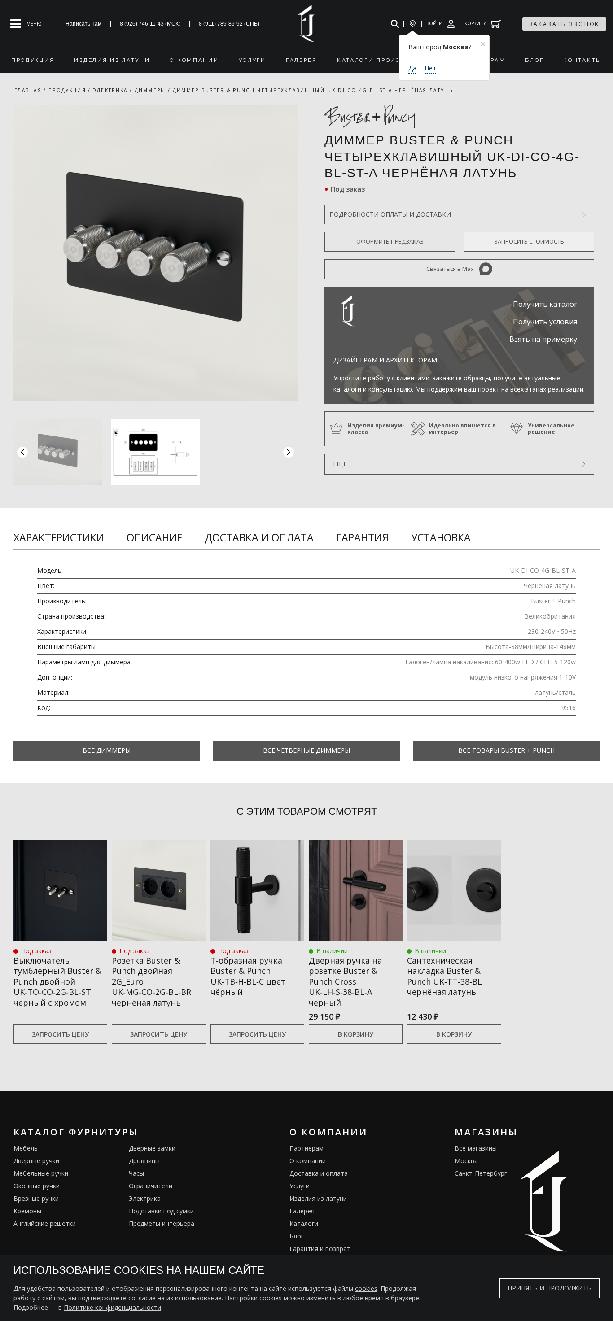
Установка (441, 537)
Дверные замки (152, 1148)
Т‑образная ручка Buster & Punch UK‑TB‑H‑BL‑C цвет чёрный (247, 976)
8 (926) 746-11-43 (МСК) (150, 24)
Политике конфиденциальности (112, 1307)
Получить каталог (545, 304)
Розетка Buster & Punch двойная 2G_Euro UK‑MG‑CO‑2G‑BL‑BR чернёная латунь (151, 981)
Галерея (302, 1211)
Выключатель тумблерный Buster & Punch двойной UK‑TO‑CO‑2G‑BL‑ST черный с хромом (57, 981)
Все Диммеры (107, 750)
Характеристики (58, 537)
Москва (466, 1160)
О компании (307, 1160)
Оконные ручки (36, 1185)
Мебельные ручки (40, 1173)
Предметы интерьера (161, 1223)
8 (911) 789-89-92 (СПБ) (229, 24)
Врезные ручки (36, 1198)
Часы (136, 1173)
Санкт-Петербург (481, 1173)
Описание (154, 537)
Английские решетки (44, 1223)
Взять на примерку (543, 339)
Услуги (299, 1185)
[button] (289, 452)
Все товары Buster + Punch (506, 750)
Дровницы (144, 1160)
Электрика (145, 1198)
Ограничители (150, 1185)
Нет (430, 68)
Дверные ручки (36, 1160)
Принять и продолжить (549, 1288)
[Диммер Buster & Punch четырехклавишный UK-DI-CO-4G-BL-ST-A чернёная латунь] (155, 253)
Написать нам (83, 24)
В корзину (355, 1034)
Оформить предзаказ (390, 241)
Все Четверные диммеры (306, 750)
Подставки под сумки (161, 1211)
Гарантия (362, 537)
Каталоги (303, 1223)
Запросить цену (60, 1034)
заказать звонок (564, 24)
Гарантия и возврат (319, 1248)
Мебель (25, 1148)
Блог (296, 1236)
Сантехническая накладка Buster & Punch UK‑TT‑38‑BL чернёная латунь (444, 976)
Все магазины (476, 1148)
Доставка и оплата (259, 537)
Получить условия (545, 322)
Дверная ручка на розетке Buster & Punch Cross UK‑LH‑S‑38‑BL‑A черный (345, 981)
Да (412, 68)
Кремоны (27, 1211)
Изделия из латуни (318, 1198)
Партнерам (306, 1148)
